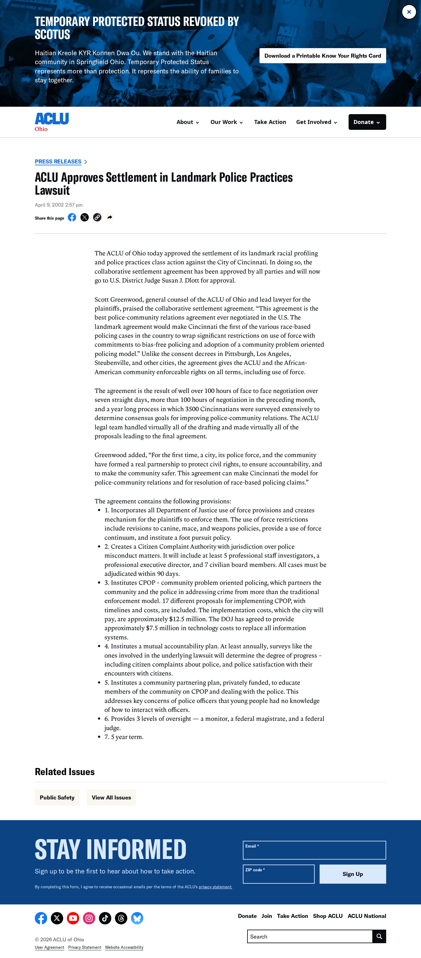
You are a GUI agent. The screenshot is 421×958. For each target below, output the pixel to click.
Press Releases (58, 161)
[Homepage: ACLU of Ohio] (56, 122)
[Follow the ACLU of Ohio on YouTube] (73, 919)
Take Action (270, 122)
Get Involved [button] (313, 122)
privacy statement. (215, 886)
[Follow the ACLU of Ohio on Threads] (121, 919)
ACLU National (367, 915)
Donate (247, 915)
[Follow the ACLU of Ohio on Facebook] (41, 919)
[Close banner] (409, 11)
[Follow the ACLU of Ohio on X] (57, 919)
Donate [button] (364, 122)
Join (267, 915)
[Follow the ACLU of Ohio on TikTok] (105, 919)
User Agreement (49, 947)
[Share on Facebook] (72, 219)
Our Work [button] (224, 122)
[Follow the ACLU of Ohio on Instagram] (89, 919)
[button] (97, 218)
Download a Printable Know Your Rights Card (322, 55)
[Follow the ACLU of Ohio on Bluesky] (137, 919)
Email (252, 846)
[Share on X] (84, 219)
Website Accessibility (124, 947)
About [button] (185, 122)
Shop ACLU (328, 915)
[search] (379, 936)
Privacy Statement (84, 947)
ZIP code (255, 869)
